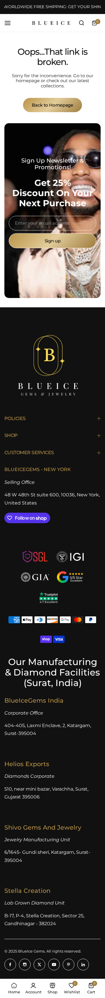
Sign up (52, 241)
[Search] (81, 23)
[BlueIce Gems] (51, 23)
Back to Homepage (52, 105)
